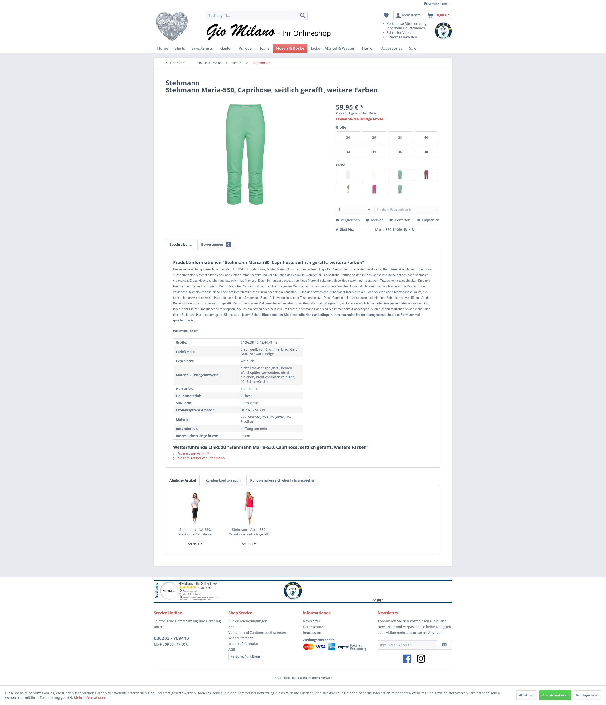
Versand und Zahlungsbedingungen (257, 632)
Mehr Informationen (90, 697)
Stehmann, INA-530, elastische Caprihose (195, 531)
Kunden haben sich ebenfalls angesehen (282, 480)
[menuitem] (256, 15)
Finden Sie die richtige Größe (359, 119)
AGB (231, 649)
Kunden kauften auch (223, 480)
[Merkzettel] (386, 15)
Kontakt (234, 627)
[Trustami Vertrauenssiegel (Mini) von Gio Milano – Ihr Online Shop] (443, 31)
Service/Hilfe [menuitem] (438, 4)
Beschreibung (180, 244)
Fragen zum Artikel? (192, 453)
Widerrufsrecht (240, 638)
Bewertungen (215, 244)
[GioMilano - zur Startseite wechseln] (172, 26)
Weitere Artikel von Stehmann (200, 458)
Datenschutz (313, 627)
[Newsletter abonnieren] (444, 645)
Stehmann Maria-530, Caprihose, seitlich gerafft (249, 531)
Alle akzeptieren (555, 695)
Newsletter (311, 621)
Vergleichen (350, 220)
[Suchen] (303, 15)
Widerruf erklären (245, 656)
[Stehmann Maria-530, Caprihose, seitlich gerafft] (249, 508)
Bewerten (402, 220)
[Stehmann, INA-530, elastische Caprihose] (195, 508)
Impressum (312, 632)
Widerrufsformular (243, 643)
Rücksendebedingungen (247, 621)
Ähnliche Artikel (182, 480)
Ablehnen (527, 695)
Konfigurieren (587, 695)
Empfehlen (430, 220)
